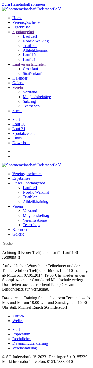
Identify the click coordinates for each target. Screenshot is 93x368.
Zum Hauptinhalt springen (23, 4)
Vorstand (30, 92)
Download (21, 142)
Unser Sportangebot (28, 183)
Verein (17, 87)
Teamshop (31, 106)
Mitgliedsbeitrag (36, 215)
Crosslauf (30, 69)
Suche (17, 110)
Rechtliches (21, 338)
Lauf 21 (29, 59)
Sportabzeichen (24, 133)
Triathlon (30, 45)
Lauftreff (30, 36)
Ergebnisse (21, 27)
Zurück (18, 316)
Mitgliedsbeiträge (37, 97)
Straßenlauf (32, 73)
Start (16, 119)
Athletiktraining (35, 50)
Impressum (21, 334)
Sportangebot (23, 31)
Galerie (18, 83)
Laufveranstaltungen (29, 64)
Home (17, 17)
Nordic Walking (36, 41)
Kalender (19, 78)
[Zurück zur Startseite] (32, 9)
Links (17, 138)
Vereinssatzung (35, 220)
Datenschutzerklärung (30, 343)
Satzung (29, 101)
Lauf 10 (29, 55)
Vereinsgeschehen (27, 22)
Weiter (17, 320)
